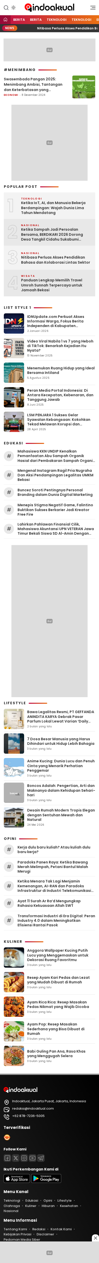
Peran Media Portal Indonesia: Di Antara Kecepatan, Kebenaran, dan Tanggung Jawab (60, 395)
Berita (19, 19)
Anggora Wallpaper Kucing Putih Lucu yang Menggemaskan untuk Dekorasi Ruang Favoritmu (57, 955)
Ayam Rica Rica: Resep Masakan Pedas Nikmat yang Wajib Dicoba (58, 1004)
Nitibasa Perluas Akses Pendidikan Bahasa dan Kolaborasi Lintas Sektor (55, 260)
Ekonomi (11, 95)
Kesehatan (69, 1205)
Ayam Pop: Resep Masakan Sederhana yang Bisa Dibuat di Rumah (56, 1029)
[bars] (91, 8)
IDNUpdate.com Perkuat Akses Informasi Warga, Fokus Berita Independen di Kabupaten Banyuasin (55, 323)
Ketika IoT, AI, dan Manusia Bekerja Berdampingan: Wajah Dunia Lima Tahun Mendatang (53, 208)
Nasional (11, 1210)
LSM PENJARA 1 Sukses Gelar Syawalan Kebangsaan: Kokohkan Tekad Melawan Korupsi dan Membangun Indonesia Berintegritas (58, 424)
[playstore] (46, 1181)
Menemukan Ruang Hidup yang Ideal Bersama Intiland (61, 370)
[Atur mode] (13, 7)
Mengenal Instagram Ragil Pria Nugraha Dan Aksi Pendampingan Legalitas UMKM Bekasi (55, 475)
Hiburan (48, 1205)
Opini (47, 1200)
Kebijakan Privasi (17, 1234)
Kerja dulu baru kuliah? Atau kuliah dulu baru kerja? (54, 849)
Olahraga (12, 1205)
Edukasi (31, 1200)
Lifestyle (64, 1200)
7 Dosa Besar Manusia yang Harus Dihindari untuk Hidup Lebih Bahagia (60, 741)
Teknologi (57, 19)
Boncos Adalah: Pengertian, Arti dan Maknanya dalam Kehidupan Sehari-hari (61, 790)
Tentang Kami (15, 1229)
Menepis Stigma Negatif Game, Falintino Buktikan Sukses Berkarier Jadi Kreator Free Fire (55, 510)
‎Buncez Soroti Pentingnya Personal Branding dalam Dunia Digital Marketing (55, 492)
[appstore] (17, 1181)
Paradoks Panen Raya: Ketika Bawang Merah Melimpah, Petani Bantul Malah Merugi (53, 867)
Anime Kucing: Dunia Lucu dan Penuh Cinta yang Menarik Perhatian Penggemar (61, 766)
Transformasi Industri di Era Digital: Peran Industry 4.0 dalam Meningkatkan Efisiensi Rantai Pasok (56, 921)
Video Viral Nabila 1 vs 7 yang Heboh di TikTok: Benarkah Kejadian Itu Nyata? (60, 346)
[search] (6, 7)
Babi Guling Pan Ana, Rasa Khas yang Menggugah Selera (56, 1053)
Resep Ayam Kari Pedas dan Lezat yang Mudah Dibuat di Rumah (58, 980)
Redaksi (38, 1229)
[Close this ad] (95, 1237)
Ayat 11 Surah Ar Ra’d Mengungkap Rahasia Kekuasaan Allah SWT (49, 903)
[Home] (5, 20)
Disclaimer (45, 1234)
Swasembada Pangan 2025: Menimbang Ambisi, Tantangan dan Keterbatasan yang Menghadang (33, 85)
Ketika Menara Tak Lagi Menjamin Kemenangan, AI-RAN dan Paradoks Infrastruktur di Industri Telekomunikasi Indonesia (54, 886)
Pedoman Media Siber (22, 1239)
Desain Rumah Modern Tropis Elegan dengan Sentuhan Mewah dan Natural (61, 815)
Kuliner (30, 1205)
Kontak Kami (61, 1229)
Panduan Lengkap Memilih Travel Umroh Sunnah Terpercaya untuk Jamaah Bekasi (51, 285)
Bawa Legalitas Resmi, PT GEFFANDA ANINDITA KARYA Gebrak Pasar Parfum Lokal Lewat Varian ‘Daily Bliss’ (60, 718)
